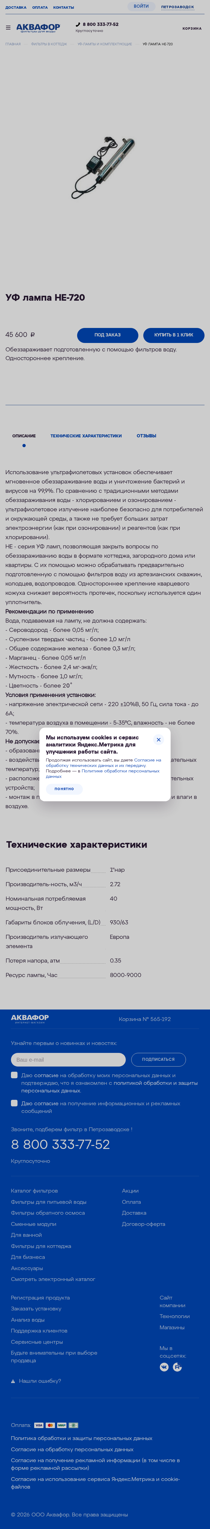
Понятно (64, 789)
